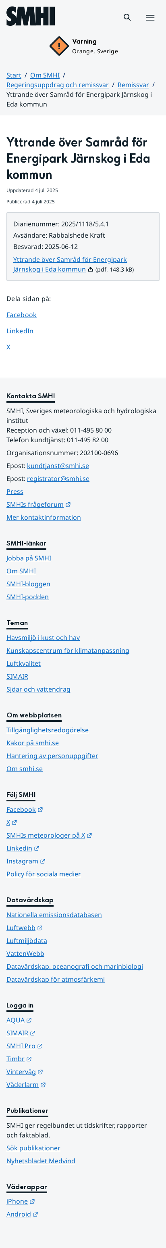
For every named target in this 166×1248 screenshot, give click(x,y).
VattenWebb (25, 953)
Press (14, 491)
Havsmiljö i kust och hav (43, 637)
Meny (150, 26)
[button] (127, 17)
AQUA (58, 1019)
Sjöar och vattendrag (38, 689)
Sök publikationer (33, 1147)
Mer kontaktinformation (43, 517)
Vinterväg (64, 1071)
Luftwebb (64, 927)
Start (13, 75)
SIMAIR (17, 676)
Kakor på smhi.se (32, 742)
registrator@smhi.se (58, 478)
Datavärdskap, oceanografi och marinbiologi (74, 966)
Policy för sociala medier (43, 874)
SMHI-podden (27, 596)
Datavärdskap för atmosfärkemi (55, 979)
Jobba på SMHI (28, 558)
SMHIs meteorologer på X (83, 835)
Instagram (65, 860)
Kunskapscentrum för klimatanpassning (67, 650)
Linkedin (62, 848)
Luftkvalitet (23, 663)
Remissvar (133, 84)
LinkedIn (27, 330)
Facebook (27, 314)
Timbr (58, 1058)
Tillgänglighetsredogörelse (47, 729)
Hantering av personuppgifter (52, 755)
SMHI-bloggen (28, 583)
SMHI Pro (64, 1045)
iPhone (60, 1201)
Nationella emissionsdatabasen (54, 914)
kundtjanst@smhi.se (58, 465)
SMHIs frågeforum (78, 504)
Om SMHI (45, 75)
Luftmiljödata (26, 940)
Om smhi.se (24, 768)
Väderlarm (65, 1084)
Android (61, 1214)
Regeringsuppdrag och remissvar (57, 84)
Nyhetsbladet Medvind (40, 1160)
